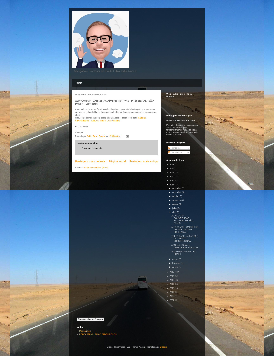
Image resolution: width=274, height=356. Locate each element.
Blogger (163, 347)
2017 (172, 272)
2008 (172, 296)
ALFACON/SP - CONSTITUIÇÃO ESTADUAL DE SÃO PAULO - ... (182, 219)
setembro (176, 200)
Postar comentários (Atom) (95, 167)
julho (174, 208)
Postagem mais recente (90, 161)
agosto (175, 204)
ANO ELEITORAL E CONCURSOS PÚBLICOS (184, 246)
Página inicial (117, 161)
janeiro (175, 267)
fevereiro (176, 263)
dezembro (177, 188)
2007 (172, 300)
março (175, 259)
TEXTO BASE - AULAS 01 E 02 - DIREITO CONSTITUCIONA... (184, 238)
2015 (172, 280)
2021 (172, 173)
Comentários (176, 152)
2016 (172, 276)
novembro (177, 192)
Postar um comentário (92, 148)
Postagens (175, 148)
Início (79, 83)
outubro (176, 196)
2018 (172, 185)
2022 (172, 168)
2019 (172, 180)
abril (174, 212)
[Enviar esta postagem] (127, 136)
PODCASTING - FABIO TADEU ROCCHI (98, 334)
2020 (172, 176)
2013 (172, 288)
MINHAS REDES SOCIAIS (180, 120)
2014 (172, 284)
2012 (172, 292)
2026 (172, 164)
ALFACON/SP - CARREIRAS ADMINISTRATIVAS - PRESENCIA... (184, 229)
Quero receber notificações (90, 319)
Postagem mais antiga (143, 161)
